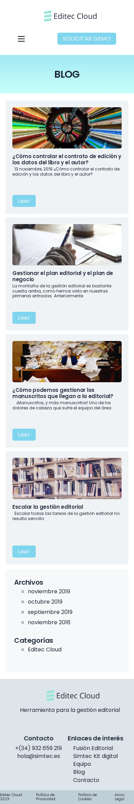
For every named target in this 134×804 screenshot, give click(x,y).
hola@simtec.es (38, 756)
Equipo (82, 764)
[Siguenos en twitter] (70, 721)
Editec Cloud (45, 649)
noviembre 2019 (49, 591)
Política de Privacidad (45, 797)
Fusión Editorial (93, 748)
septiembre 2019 (50, 612)
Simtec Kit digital (95, 756)
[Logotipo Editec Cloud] (67, 16)
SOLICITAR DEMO (87, 39)
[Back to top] (110, 783)
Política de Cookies (87, 797)
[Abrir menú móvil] (21, 39)
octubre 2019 (45, 602)
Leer (24, 201)
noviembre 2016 (49, 622)
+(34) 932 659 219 (38, 748)
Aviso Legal (119, 797)
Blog (79, 772)
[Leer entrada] (67, 127)
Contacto (86, 780)
